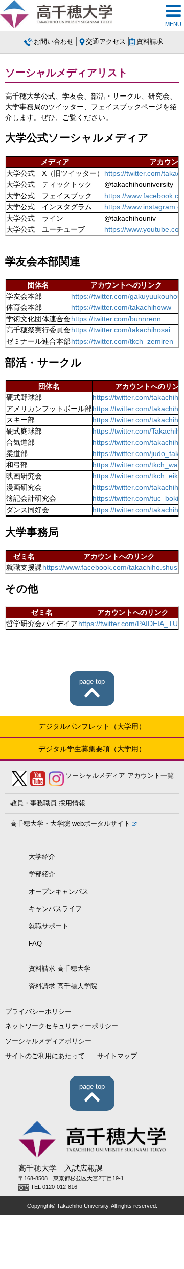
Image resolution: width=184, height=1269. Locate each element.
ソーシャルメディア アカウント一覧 (119, 775)
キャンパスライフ (55, 909)
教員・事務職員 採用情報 (47, 803)
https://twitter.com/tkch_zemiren (122, 341)
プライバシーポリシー (38, 1011)
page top (92, 681)
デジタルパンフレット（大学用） (92, 726)
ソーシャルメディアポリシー (48, 1041)
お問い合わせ (54, 41)
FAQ (35, 943)
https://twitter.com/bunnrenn (116, 319)
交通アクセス (106, 41)
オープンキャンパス (58, 891)
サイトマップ (117, 1056)
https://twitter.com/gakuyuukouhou (126, 296)
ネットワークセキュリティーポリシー (61, 1026)
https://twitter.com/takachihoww (121, 307)
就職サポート (48, 926)
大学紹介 (42, 856)
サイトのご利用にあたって (45, 1056)
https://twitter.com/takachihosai (120, 330)
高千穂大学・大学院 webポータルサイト (70, 823)
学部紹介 (42, 874)
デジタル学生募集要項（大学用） (92, 749)
